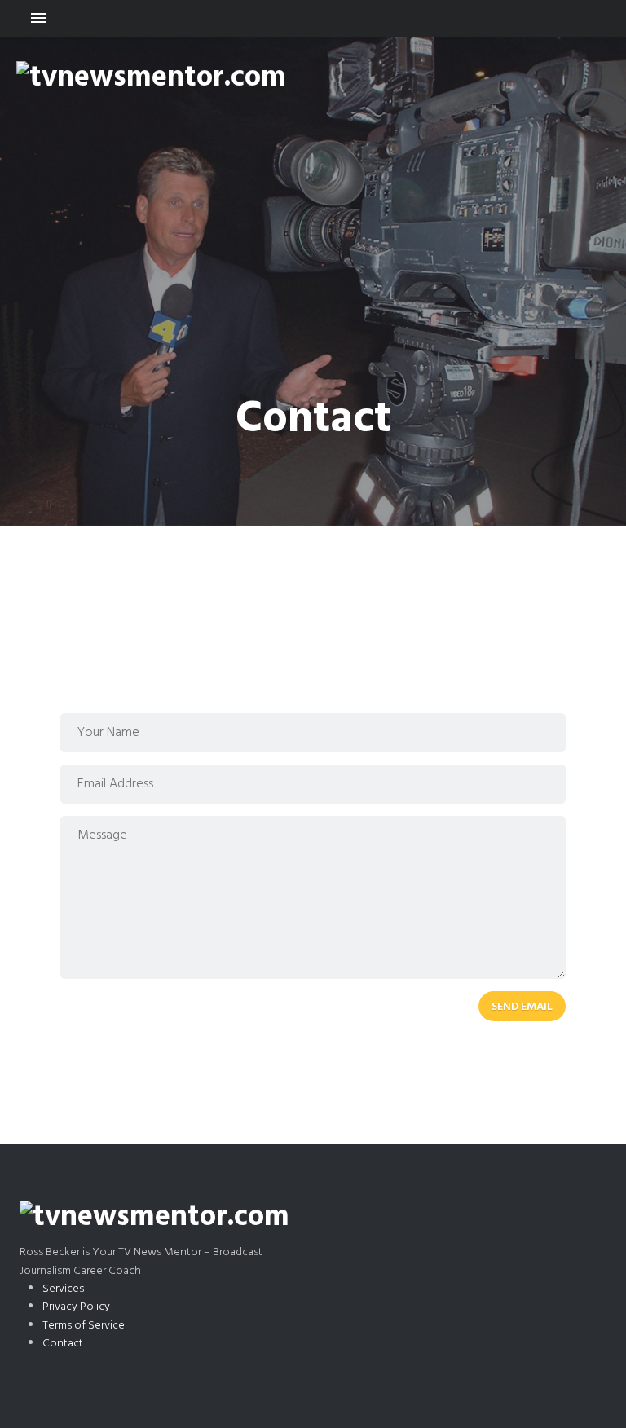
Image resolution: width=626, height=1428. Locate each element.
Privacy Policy (76, 1307)
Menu (313, 18)
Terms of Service (83, 1325)
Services (63, 1289)
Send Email (522, 1007)
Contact (62, 1343)
